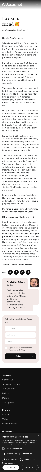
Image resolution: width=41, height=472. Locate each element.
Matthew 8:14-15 (21, 178)
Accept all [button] (11, 467)
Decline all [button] (29, 467)
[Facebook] (16, 272)
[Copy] (10, 272)
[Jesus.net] (12, 4)
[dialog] (20, 452)
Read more (28, 445)
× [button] (38, 435)
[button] (20, 463)
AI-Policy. (21, 350)
